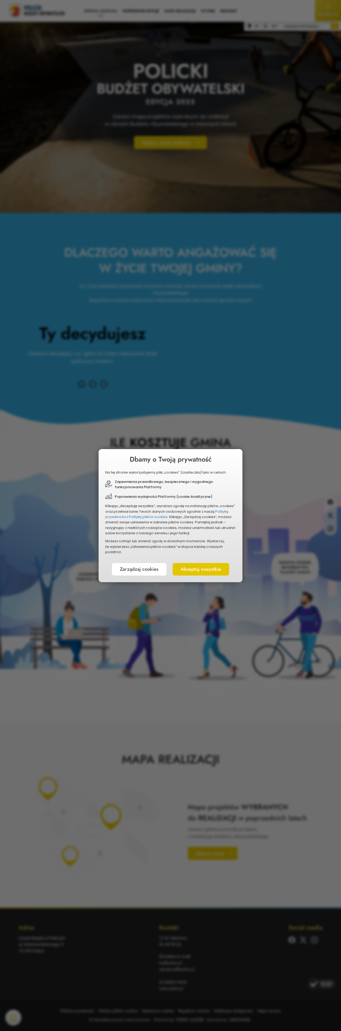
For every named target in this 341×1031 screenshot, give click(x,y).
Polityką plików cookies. (148, 517)
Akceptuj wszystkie (201, 569)
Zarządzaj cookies (139, 569)
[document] (170, 515)
